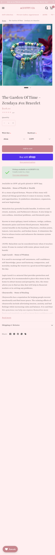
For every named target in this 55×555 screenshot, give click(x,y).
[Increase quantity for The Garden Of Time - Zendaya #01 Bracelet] (13, 123)
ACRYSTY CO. (27, 8)
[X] (14, 334)
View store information (20, 175)
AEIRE (44, 15)
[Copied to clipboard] (25, 334)
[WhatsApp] (21, 334)
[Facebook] (10, 334)
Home (4, 21)
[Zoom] (49, 27)
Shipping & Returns (11, 325)
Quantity (5, 117)
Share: (4, 334)
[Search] (46, 8)
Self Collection (7, 15)
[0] (51, 8)
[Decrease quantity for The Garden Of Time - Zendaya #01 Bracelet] (4, 123)
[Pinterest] (17, 334)
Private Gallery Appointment (28, 15)
